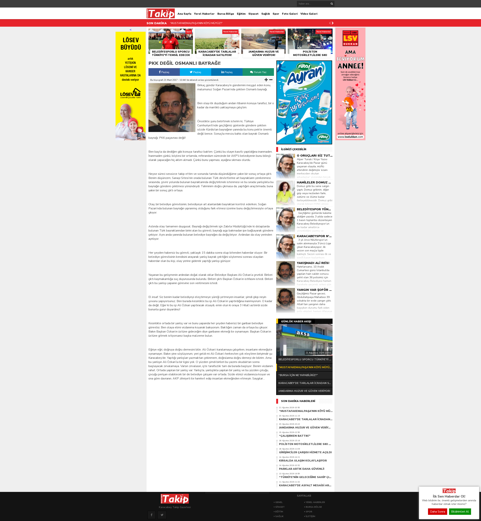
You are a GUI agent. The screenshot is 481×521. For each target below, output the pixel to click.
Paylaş (165, 72)
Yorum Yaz (259, 72)
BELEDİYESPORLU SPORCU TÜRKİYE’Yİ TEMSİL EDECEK (305, 359)
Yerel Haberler (204, 14)
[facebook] (151, 515)
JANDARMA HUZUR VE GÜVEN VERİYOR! (304, 391)
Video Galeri (308, 14)
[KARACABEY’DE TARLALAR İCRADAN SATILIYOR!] (217, 33)
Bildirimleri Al (460, 512)
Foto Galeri (290, 14)
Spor (276, 14)
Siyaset (253, 14)
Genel (279, 502)
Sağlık (265, 14)
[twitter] (162, 515)
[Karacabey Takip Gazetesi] (449, 492)
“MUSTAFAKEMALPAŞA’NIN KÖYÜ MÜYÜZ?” (305, 367)
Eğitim (241, 14)
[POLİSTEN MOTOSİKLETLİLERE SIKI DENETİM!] (310, 33)
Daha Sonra (437, 512)
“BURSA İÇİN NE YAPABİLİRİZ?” (298, 375)
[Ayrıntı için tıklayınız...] (350, 139)
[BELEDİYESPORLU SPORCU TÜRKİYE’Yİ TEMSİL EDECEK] (170, 33)
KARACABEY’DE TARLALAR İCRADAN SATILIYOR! (200, 25)
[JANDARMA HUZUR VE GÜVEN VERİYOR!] (263, 33)
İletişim (310, 516)
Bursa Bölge (225, 14)
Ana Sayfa (184, 14)
